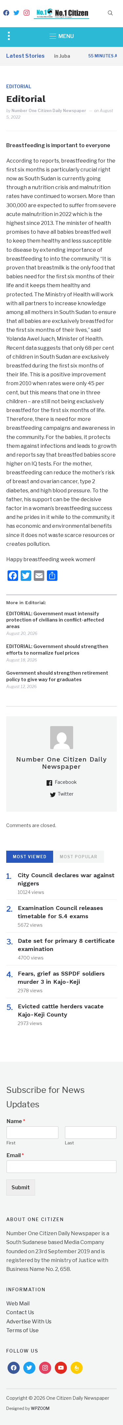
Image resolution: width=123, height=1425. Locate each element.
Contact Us (20, 1312)
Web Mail (18, 1303)
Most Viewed (30, 856)
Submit (20, 1187)
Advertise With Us (28, 1321)
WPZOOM (40, 1408)
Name (16, 1121)
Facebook (66, 782)
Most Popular (78, 856)
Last (69, 1142)
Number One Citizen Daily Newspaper (48, 110)
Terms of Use (22, 1330)
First (11, 1142)
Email (15, 1155)
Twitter (65, 794)
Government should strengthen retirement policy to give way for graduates (57, 676)
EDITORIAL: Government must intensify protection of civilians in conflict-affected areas (55, 620)
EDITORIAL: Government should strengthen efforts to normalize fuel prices (57, 649)
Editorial (18, 86)
